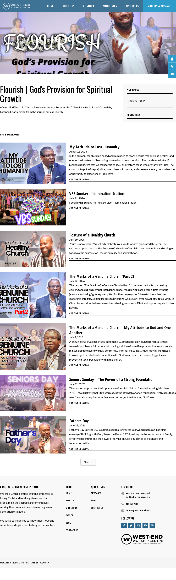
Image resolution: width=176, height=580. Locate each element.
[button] (89, 6)
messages (96, 493)
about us (69, 6)
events (69, 515)
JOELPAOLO (44, 562)
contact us (72, 530)
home (69, 493)
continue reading (79, 179)
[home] (16, 6)
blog (68, 522)
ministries (71, 508)
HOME (50, 6)
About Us (71, 500)
